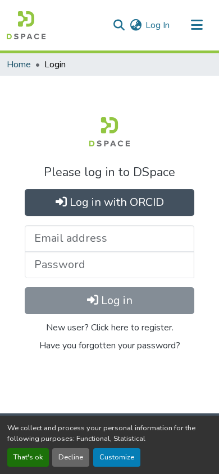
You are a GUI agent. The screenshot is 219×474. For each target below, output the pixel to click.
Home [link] (19, 64)
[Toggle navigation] (196, 25)
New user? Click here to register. (110, 327)
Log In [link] (157, 25)
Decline (70, 457)
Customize (116, 457)
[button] (26, 25)
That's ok (28, 457)
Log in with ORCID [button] (115, 202)
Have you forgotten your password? (109, 345)
